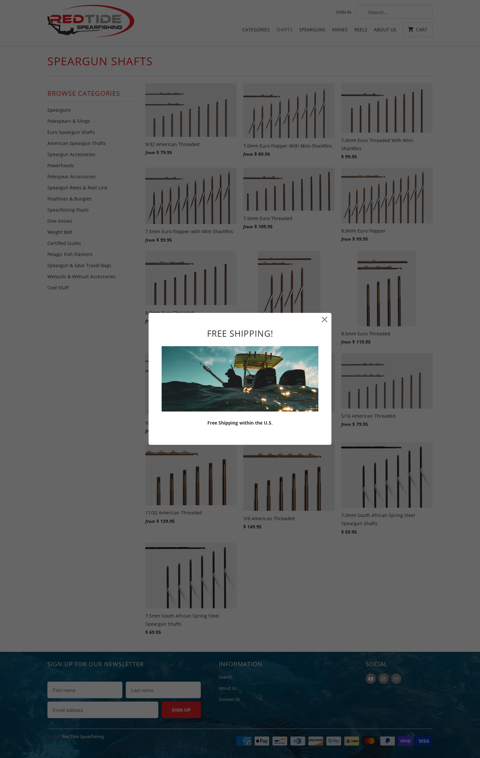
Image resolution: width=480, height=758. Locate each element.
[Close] (324, 319)
